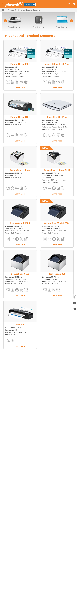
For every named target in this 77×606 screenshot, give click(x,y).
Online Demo (30, 4)
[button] (5, 21)
